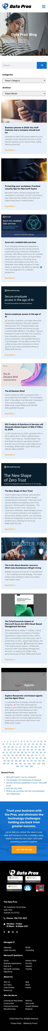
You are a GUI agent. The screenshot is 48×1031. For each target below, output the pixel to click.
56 (26, 752)
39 (5, 750)
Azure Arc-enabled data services (20, 242)
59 (37, 752)
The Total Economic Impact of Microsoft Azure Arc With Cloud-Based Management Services (23, 624)
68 (28, 755)
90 (24, 761)
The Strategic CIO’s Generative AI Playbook (23, 780)
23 (29, 744)
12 (34, 741)
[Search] (42, 65)
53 (14, 752)
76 (14, 758)
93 (35, 761)
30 (12, 747)
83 (41, 758)
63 (9, 755)
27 (45, 744)
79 (26, 758)
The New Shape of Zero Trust (19, 491)
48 (39, 750)
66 (20, 755)
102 (29, 764)
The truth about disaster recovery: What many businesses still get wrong (23, 566)
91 (28, 761)
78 (22, 758)
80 (29, 758)
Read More (10, 150)
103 (34, 764)
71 (39, 755)
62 (5, 755)
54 (18, 752)
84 (45, 758)
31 (16, 747)
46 (32, 750)
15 (45, 741)
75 (11, 758)
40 (9, 750)
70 (36, 755)
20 (17, 744)
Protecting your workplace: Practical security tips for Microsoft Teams (22, 187)
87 (12, 761)
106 (17, 766)
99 (16, 764)
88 (16, 761)
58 (33, 752)
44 (24, 750)
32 (20, 747)
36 (36, 747)
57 (30, 752)
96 (4, 764)
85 (5, 761)
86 (8, 761)
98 (12, 764)
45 (28, 750)
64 (13, 755)
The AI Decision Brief (15, 391)
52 (11, 752)
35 (32, 747)
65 (17, 755)
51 (7, 752)
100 (20, 764)
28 (5, 747)
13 (38, 741)
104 (38, 764)
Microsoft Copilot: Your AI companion (21, 777)
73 (3, 758)
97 (8, 764)
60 (41, 752)
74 (7, 758)
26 (41, 744)
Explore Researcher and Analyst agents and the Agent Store (24, 697)
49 (43, 750)
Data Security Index (14, 788)
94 (39, 761)
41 (12, 750)
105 (43, 764)
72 (43, 755)
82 (37, 758)
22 (25, 744)
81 (33, 758)
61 (45, 752)
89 (20, 761)
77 (18, 758)
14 (41, 741)
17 (7, 744)
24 (33, 744)
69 (32, 755)
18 (10, 744)
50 (3, 752)
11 (31, 741)
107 (22, 766)
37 (40, 747)
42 (16, 750)
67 (24, 755)
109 (31, 766)
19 (14, 744)
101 (25, 764)
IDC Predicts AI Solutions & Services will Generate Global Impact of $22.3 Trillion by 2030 (24, 427)
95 (43, 761)
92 (32, 761)
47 (36, 750)
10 (27, 741)
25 (37, 744)
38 (43, 747)
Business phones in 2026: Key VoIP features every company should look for (22, 130)
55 (22, 752)
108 (26, 766)
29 (9, 747)
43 (20, 750)
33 (24, 747)
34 (28, 747)
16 (3, 744)
